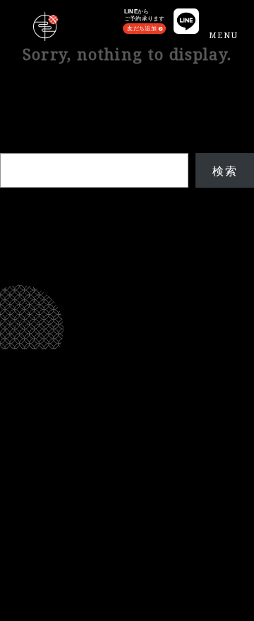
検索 (12, 144)
